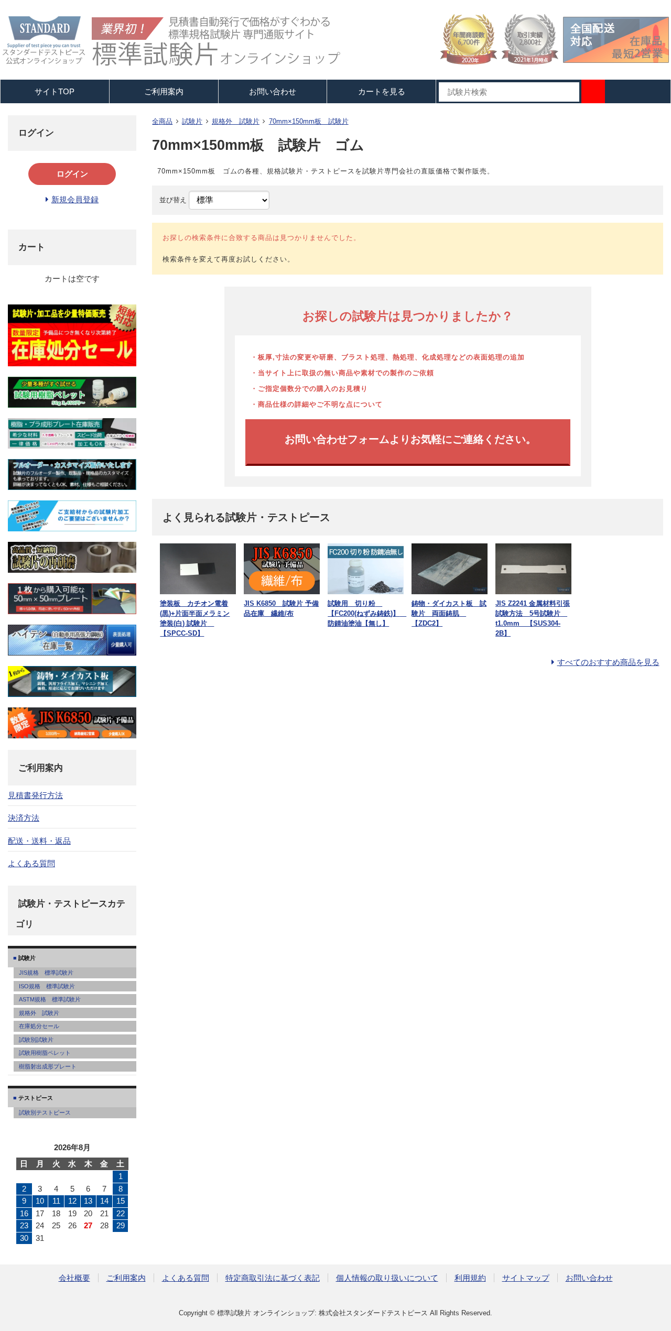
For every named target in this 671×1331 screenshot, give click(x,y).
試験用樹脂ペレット (45, 1053)
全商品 (162, 121)
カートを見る (381, 91)
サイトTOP (54, 91)
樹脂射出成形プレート (48, 1066)
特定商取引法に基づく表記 (272, 1277)
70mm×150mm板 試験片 (309, 121)
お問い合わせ (272, 91)
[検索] (593, 91)
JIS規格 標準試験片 (46, 972)
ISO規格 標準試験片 (47, 986)
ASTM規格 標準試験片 (50, 999)
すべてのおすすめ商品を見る (608, 662)
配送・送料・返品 (39, 840)
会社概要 (74, 1277)
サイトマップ (525, 1277)
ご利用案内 (126, 1277)
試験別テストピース (45, 1112)
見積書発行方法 (35, 795)
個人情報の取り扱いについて (387, 1277)
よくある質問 (31, 863)
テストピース (35, 1098)
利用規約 (470, 1277)
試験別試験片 (36, 1040)
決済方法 (23, 817)
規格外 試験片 (235, 121)
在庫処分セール (39, 1026)
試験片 (192, 121)
